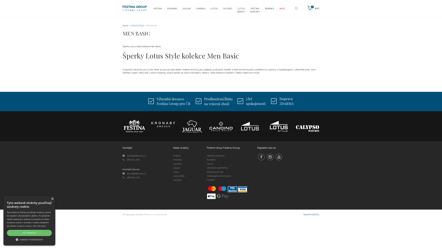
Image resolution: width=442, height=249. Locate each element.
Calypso (177, 180)
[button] (29, 239)
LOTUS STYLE (137, 25)
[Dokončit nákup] (313, 7)
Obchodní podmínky (217, 168)
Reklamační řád (215, 172)
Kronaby (177, 159)
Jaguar (176, 168)
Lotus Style (179, 176)
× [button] (52, 199)
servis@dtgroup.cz (136, 173)
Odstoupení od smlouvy (219, 176)
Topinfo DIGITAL (311, 214)
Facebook (261, 157)
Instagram (270, 157)
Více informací (39, 226)
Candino (177, 164)
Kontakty (211, 159)
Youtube (279, 157)
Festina (177, 155)
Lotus (176, 172)
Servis (210, 164)
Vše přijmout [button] (29, 233)
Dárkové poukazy (216, 155)
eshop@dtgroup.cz (136, 155)
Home (125, 25)
